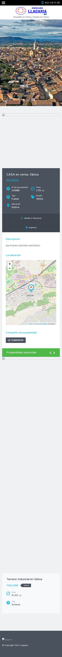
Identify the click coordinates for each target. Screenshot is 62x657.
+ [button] (10, 264)
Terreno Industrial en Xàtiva (24, 579)
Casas (15, 27)
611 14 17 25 (52, 2)
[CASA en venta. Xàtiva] (31, 140)
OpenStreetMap (41, 324)
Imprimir (32, 227)
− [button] (10, 268)
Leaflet (30, 324)
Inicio (5, 27)
